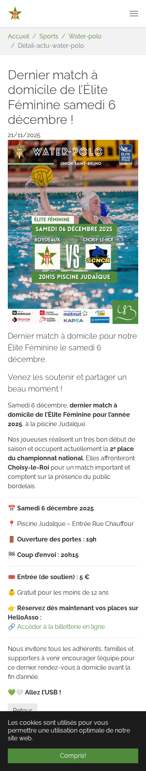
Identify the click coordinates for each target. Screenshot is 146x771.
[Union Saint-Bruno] (15, 13)
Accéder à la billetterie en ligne (61, 626)
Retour (22, 710)
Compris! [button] (73, 755)
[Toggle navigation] (134, 13)
